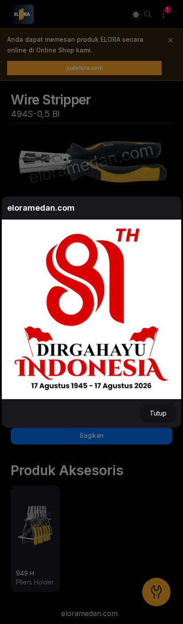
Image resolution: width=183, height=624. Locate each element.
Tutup (158, 413)
